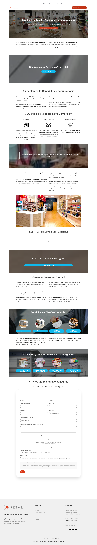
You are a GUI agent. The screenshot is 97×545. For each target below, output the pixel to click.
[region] (48, 211)
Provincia (51, 410)
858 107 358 (75, 519)
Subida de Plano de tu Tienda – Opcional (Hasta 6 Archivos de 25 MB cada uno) (40, 435)
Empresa (22, 410)
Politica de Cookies (55, 538)
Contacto (37, 519)
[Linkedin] (70, 529)
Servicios (37, 510)
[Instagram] (66, 529)
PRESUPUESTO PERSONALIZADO (48, 28)
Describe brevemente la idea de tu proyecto (31, 424)
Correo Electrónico (25, 403)
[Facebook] (73, 529)
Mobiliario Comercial (40, 512)
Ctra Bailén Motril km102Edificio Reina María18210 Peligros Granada (73, 512)
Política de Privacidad (45, 452)
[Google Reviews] (76, 529)
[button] (26, 4)
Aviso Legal (34, 452)
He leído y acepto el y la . (36, 452)
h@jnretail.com (70, 525)
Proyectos (37, 516)
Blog (36, 517)
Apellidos (51, 400)
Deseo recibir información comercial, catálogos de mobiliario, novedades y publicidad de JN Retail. (46, 458)
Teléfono (51, 403)
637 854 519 (73, 521)
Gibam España (38, 514)
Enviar (22, 472)
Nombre (22, 400)
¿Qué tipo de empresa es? (26, 417)
